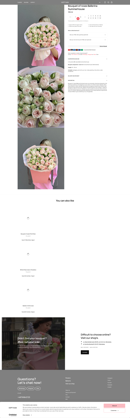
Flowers (20, 2)
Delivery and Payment (71, 392)
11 (93, 16)
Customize (113, 410)
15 (95, 16)
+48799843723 (24, 397)
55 (95, 18)
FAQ (66, 394)
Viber (95, 54)
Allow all (114, 406)
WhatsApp (85, 54)
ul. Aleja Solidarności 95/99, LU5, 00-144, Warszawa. (97, 342)
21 (97, 16)
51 (93, 18)
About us (68, 390)
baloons (26, 2)
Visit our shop (70, 384)
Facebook (110, 385)
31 (88, 18)
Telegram (90, 54)
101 (100, 18)
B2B (66, 399)
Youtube (109, 382)
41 (90, 18)
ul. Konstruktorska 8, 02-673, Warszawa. (94, 344)
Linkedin (109, 387)
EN (99, 2)
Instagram (110, 378)
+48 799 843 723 (75, 54)
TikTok (109, 380)
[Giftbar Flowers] (65, 2)
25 (100, 16)
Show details (26, 415)
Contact (33, 2)
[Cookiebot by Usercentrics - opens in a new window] (12, 415)
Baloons (68, 381)
